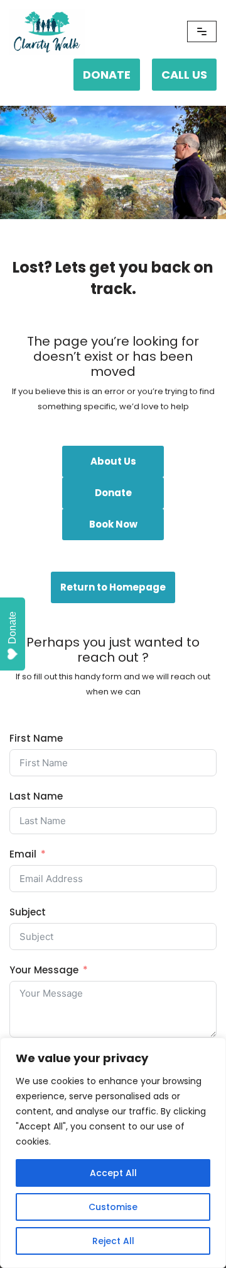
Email (22, 854)
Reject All (113, 1241)
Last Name (36, 796)
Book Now (113, 524)
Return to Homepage (113, 587)
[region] (113, 1153)
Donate (113, 492)
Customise (113, 1207)
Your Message (43, 969)
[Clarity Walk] (47, 32)
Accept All (113, 1173)
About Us (113, 461)
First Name (36, 738)
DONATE (107, 74)
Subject (27, 912)
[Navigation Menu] (202, 31)
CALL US (184, 74)
